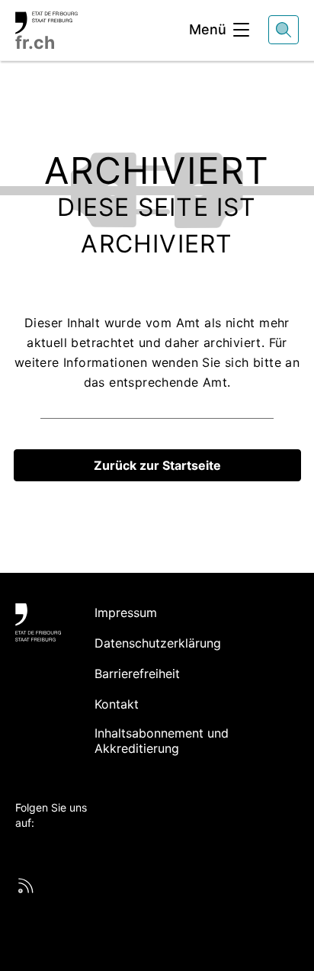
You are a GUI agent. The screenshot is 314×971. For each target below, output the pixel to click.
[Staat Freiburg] (38, 622)
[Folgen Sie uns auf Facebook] (42, 848)
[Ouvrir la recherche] (283, 29)
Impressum (126, 612)
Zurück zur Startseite (157, 465)
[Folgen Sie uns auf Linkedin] (60, 848)
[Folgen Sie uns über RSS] (26, 885)
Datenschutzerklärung (158, 643)
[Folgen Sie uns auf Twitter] (23, 848)
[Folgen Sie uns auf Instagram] (78, 848)
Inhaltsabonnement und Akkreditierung (162, 740)
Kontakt (117, 704)
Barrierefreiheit (137, 673)
